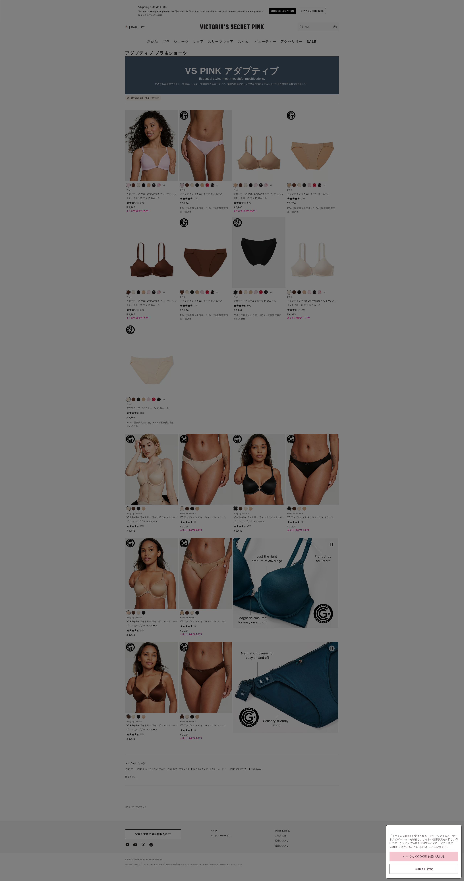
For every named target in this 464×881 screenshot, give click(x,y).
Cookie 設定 (424, 868)
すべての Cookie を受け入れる (424, 856)
